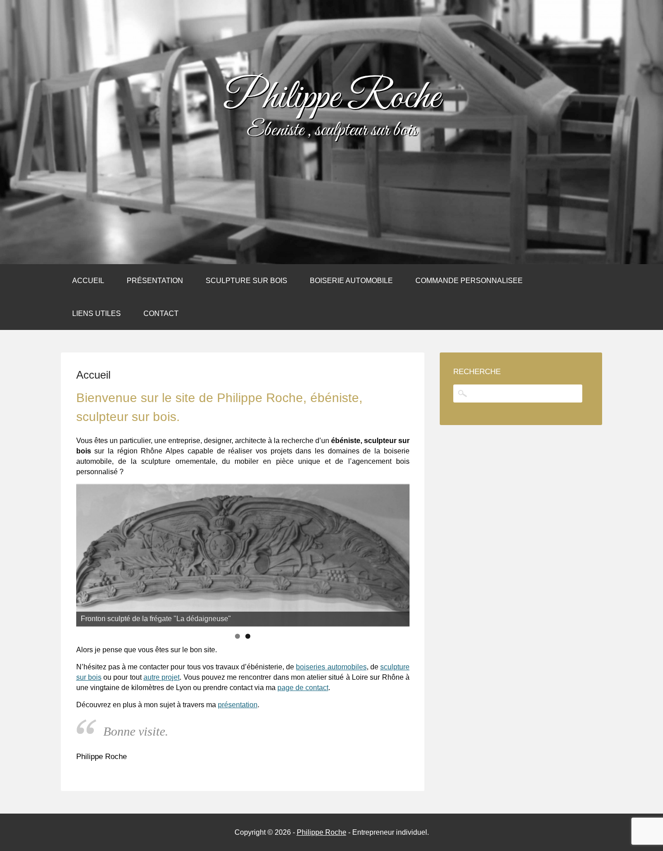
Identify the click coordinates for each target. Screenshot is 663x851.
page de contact (302, 687)
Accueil (88, 280)
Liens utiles (96, 313)
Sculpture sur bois (246, 280)
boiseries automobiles (331, 667)
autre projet (161, 677)
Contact (161, 313)
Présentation (155, 280)
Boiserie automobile (351, 280)
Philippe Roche (331, 98)
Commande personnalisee (469, 280)
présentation (238, 705)
